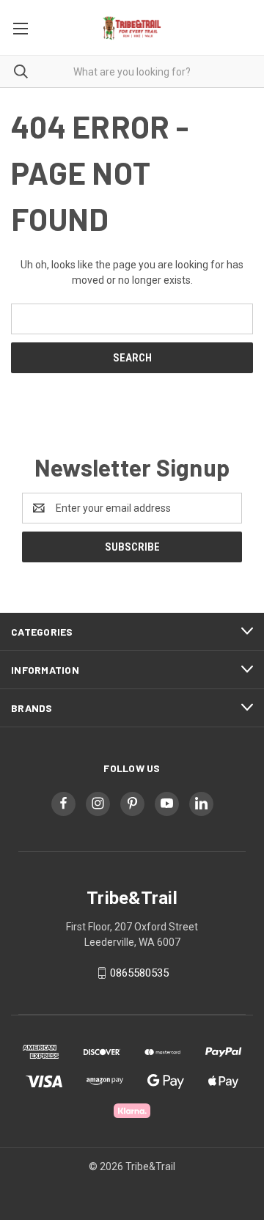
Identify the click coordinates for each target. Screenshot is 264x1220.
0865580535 (139, 973)
